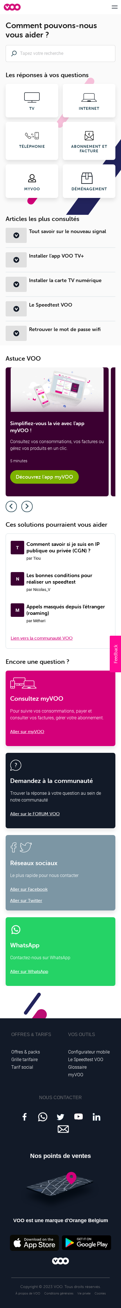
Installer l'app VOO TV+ (56, 256)
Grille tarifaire (24, 1059)
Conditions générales (58, 1293)
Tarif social (22, 1067)
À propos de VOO (27, 1293)
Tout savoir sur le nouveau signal (67, 231)
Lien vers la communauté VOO (42, 638)
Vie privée (84, 1293)
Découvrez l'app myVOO (44, 477)
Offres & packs (25, 1052)
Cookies (100, 1293)
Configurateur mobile (89, 1052)
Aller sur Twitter (26, 900)
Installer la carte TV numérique (65, 280)
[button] (115, 654)
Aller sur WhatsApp (29, 971)
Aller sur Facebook (29, 889)
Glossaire (77, 1067)
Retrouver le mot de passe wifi (65, 329)
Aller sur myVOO (27, 731)
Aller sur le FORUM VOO (35, 813)
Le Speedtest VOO (50, 305)
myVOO (75, 1074)
